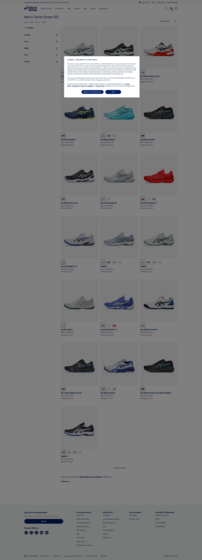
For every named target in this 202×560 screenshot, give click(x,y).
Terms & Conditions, (87, 86)
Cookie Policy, (76, 86)
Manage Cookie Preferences (92, 92)
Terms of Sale (100, 86)
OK (113, 92)
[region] (102, 77)
